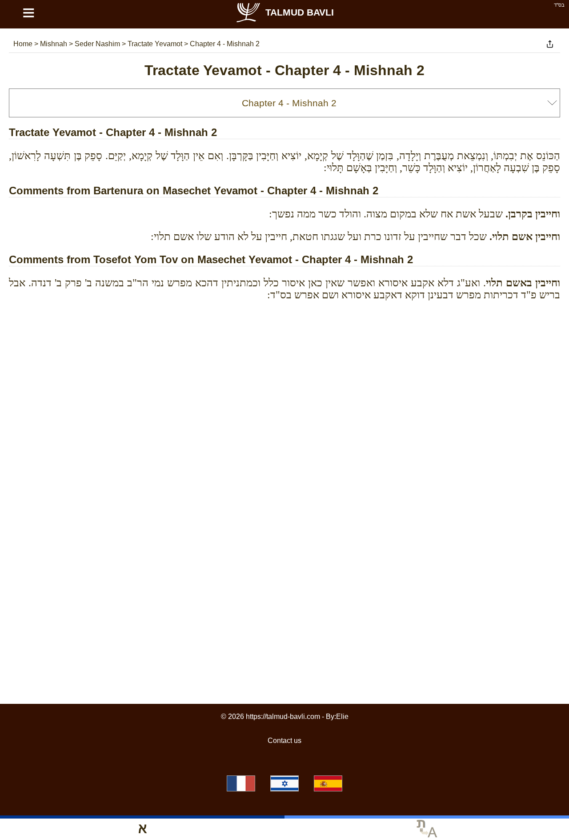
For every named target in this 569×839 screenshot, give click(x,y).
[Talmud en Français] (241, 783)
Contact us (284, 740)
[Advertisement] (284, 348)
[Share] (550, 44)
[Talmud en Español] (328, 783)
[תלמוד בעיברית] (284, 783)
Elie (342, 716)
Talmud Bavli (299, 12)
